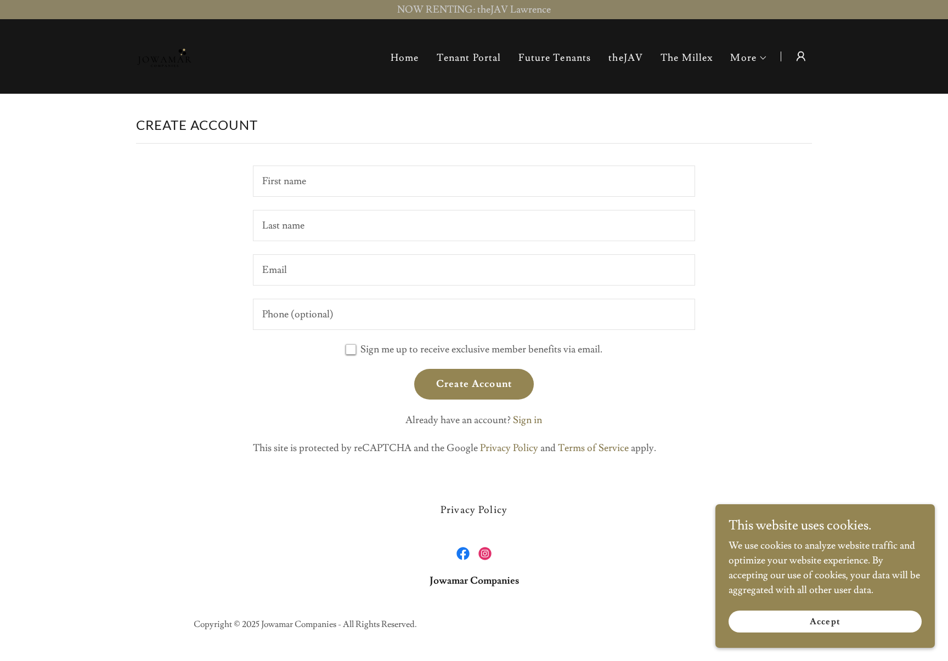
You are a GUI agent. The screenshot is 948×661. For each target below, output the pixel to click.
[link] (164, 54)
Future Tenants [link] (554, 58)
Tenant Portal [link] (469, 58)
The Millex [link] (687, 58)
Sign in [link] (527, 420)
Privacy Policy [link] (509, 448)
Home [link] (405, 58)
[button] (749, 58)
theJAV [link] (625, 58)
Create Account (474, 384)
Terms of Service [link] (593, 448)
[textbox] (474, 181)
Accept (825, 621)
